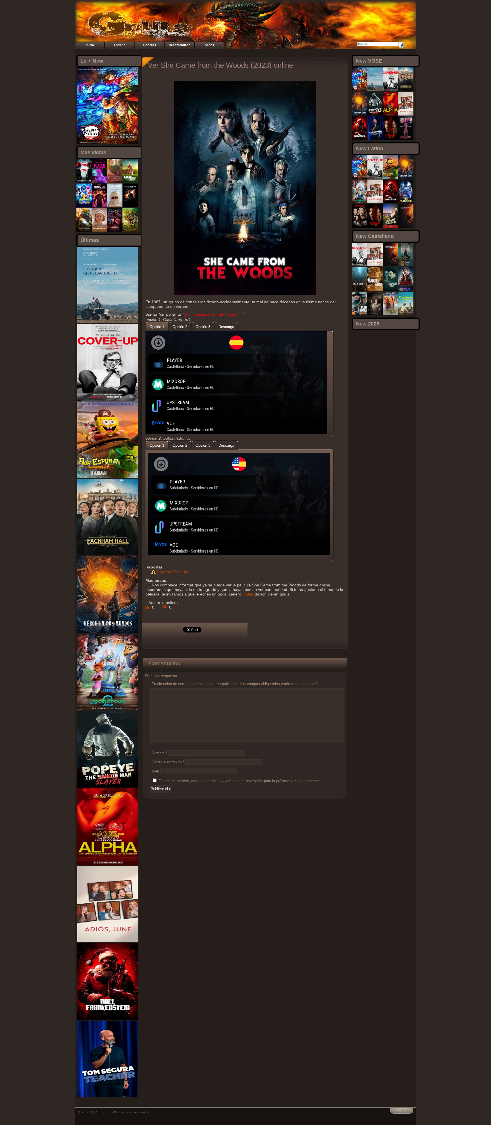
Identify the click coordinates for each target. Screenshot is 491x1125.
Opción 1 (156, 327)
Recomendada (179, 45)
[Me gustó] (148, 607)
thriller (247, 594)
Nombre (159, 753)
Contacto (102, 1112)
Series (209, 45)
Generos (149, 45)
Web (155, 771)
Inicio (90, 45)
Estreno (120, 45)
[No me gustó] (165, 607)
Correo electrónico (168, 762)
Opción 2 (179, 327)
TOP (404, 1110)
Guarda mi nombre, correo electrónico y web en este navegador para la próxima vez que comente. (239, 781)
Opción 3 (202, 327)
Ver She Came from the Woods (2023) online (220, 65)
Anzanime (141, 1112)
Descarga (226, 327)
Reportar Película (172, 572)
